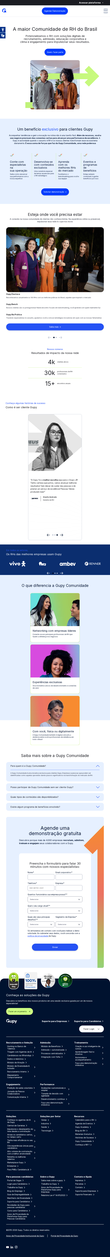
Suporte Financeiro (83, 1194)
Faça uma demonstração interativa (86, 1064)
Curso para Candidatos (17, 1211)
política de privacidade (38, 936)
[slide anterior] (48, 573)
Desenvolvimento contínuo (53, 1099)
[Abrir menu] (106, 11)
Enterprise (11, 1166)
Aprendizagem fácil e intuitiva (84, 1053)
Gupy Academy (82, 1127)
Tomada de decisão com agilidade (52, 1095)
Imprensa (79, 1180)
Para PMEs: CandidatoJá (18, 1170)
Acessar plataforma (90, 2)
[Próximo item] (60, 337)
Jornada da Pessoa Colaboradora (15, 1092)
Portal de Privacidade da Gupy (64, 1236)
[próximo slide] (61, 573)
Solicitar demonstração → (55, 192)
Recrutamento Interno (17, 1072)
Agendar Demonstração (54, 11)
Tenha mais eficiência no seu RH (20, 1141)
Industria (45, 1124)
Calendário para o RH (84, 1120)
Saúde (44, 1127)
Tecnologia (46, 1131)
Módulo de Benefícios (51, 1046)
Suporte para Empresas (54, 1021)
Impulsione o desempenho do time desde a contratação (20, 1130)
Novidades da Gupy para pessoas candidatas (18, 1206)
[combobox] (55, 899)
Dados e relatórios (15, 1059)
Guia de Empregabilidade (18, 1194)
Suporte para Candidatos (87, 1021)
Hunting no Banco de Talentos (16, 1047)
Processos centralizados (52, 1053)
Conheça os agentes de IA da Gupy (19, 1121)
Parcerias (79, 1184)
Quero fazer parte (55, 52)
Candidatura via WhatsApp (19, 1055)
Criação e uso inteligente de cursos (87, 1047)
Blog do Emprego (15, 1191)
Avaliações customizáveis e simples (53, 1089)
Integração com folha (50, 1057)
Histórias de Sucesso (84, 1138)
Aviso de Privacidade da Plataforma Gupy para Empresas (52, 1189)
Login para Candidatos (17, 1184)
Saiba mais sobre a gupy (52, 1180)
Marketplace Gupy (15, 1162)
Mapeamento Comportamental (14, 1076)
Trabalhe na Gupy (15, 1187)
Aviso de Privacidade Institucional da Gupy (25, 1236)
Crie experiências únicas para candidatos (20, 1147)
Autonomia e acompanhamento (83, 1058)
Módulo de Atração (16, 1063)
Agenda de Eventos (84, 1124)
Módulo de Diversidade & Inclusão (18, 1067)
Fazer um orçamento (18, 1011)
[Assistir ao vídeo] (72, 467)
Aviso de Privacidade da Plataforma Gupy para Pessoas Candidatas (18, 1216)
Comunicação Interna (16, 1097)
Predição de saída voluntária (20, 1088)
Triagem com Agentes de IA (19, 1052)
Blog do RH (80, 1131)
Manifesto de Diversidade (18, 1198)
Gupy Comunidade (83, 1141)
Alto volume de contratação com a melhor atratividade (19, 1152)
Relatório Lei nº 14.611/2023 (53, 1195)
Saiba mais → (55, 327)
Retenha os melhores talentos (16, 1158)
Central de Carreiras (16, 1126)
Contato (79, 1187)
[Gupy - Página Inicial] (4, 11)
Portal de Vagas (14, 1180)
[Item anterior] (49, 337)
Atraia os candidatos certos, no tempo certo (20, 1136)
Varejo (44, 1120)
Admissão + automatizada (52, 1050)
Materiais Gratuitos (83, 1134)
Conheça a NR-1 (82, 1145)
